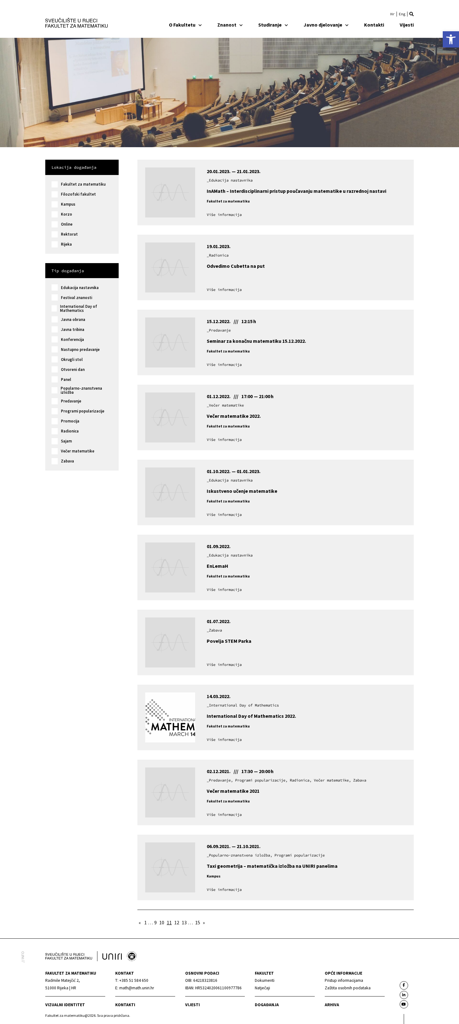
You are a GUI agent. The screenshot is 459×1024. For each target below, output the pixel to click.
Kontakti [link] (374, 25)
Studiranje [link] (270, 25)
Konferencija (72, 339)
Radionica (70, 431)
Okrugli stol (72, 359)
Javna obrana (73, 319)
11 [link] (169, 922)
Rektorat (69, 234)
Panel (66, 379)
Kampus (68, 204)
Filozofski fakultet (78, 194)
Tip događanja (68, 270)
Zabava (67, 461)
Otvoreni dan (73, 369)
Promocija (70, 421)
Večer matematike (77, 451)
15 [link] (197, 922)
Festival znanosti (76, 298)
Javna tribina (72, 329)
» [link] (204, 922)
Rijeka (66, 244)
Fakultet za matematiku (83, 184)
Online (66, 224)
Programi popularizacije (82, 411)
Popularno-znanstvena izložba (81, 390)
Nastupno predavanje (80, 349)
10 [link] (161, 922)
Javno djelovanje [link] (323, 25)
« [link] (140, 922)
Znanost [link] (226, 25)
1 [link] (145, 922)
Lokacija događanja (74, 167)
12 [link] (176, 922)
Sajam (66, 441)
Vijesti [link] (407, 25)
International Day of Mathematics (78, 308)
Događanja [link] (267, 1004)
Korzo (66, 214)
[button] (411, 14)
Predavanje (71, 401)
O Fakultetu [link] (182, 25)
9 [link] (155, 922)
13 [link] (184, 922)
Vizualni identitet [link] (65, 1004)
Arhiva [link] (332, 1004)
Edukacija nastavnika (80, 288)
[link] (451, 39)
